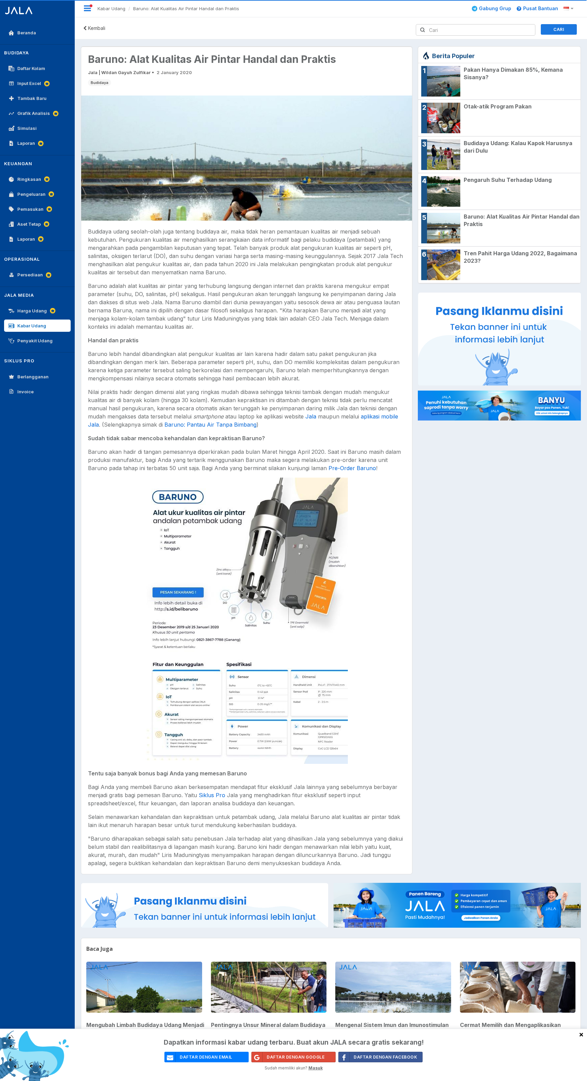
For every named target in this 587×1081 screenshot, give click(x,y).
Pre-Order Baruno (352, 468)
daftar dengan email (206, 1057)
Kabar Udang (111, 8)
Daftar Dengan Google (295, 1057)
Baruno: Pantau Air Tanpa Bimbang (210, 424)
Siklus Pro (212, 795)
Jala (310, 416)
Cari (558, 29)
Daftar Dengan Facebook (385, 1057)
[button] (569, 8)
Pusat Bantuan (540, 8)
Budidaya (99, 82)
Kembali (96, 28)
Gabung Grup (495, 8)
